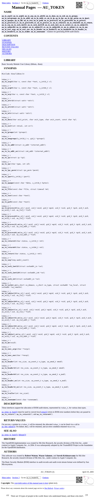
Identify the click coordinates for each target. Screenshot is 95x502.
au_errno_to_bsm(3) (10, 412)
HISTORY (6, 51)
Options (45, 3)
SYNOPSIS (7, 42)
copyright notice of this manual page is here (31, 483)
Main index (6, 3)
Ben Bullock (49, 488)
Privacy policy (59, 488)
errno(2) (44, 412)
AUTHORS (7, 54)
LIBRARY (6, 40)
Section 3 (16, 3)
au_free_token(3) (8, 427)
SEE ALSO (6, 49)
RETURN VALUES (10, 47)
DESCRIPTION (8, 45)
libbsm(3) (22, 435)
